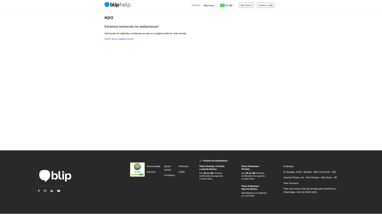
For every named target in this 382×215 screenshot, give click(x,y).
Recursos (209, 5)
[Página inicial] (117, 6)
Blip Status (246, 5)
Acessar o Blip (266, 5)
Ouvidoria (169, 175)
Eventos (151, 172)
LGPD (182, 172)
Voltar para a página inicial (119, 38)
